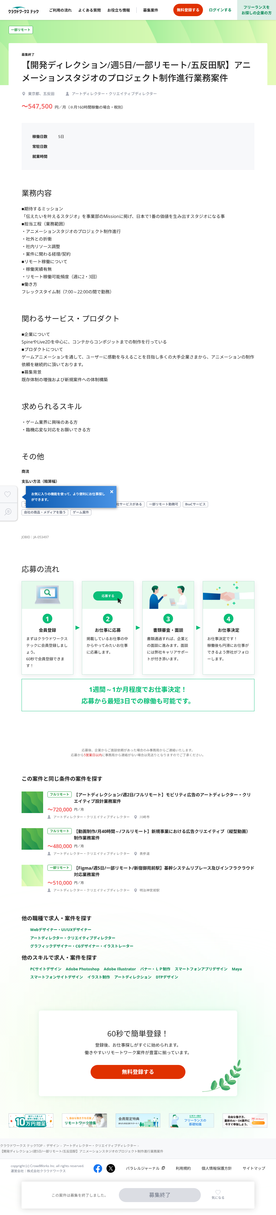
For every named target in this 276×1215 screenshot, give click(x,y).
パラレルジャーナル (143, 1168)
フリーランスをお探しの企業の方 (257, 10)
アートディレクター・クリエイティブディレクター (72, 937)
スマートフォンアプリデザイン (201, 968)
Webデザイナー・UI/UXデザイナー (60, 929)
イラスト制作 (98, 977)
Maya (237, 968)
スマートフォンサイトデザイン (56, 977)
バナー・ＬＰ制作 (155, 968)
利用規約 (183, 1168)
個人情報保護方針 (217, 1168)
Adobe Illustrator (120, 968)
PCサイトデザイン (45, 968)
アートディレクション (132, 977)
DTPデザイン (167, 977)
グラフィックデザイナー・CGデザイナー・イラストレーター (81, 946)
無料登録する (138, 1071)
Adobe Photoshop (82, 968)
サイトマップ (254, 1168)
